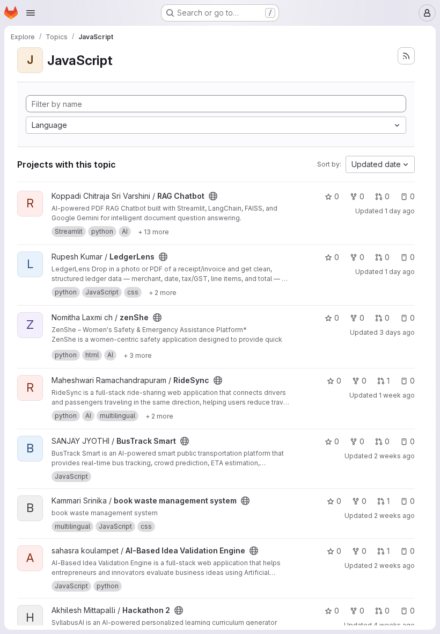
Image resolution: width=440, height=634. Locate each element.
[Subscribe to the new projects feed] (406, 55)
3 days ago (397, 332)
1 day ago (400, 211)
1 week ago (397, 395)
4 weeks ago (394, 625)
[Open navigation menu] (30, 12)
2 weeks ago (394, 456)
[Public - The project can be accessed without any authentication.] (213, 196)
